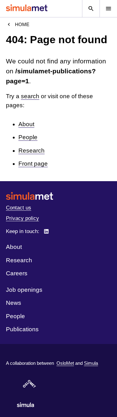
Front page (33, 163)
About (26, 124)
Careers (16, 273)
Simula (91, 363)
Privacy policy (22, 218)
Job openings (24, 289)
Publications (22, 329)
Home (22, 24)
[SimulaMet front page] (58, 196)
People (27, 137)
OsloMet (65, 363)
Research (31, 150)
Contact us (18, 208)
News (13, 303)
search (30, 96)
